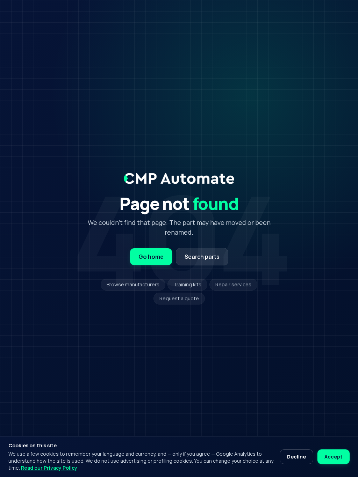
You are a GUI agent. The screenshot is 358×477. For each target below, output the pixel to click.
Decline (296, 456)
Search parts (202, 256)
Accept (333, 456)
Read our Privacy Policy (49, 467)
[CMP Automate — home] (179, 178)
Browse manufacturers (133, 284)
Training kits (187, 284)
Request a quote (179, 298)
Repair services (233, 284)
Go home (151, 256)
